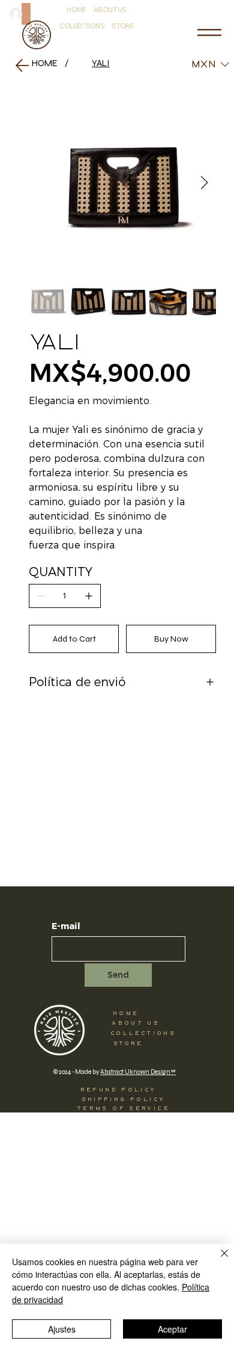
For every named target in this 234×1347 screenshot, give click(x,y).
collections (143, 1033)
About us (136, 1022)
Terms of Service (123, 1108)
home (126, 1013)
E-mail (66, 926)
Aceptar (172, 1329)
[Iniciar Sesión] (26, 14)
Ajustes (62, 1329)
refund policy (118, 1089)
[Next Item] (204, 183)
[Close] (217, 1260)
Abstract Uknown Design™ (138, 1072)
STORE (128, 1043)
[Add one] (89, 596)
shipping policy (124, 1099)
